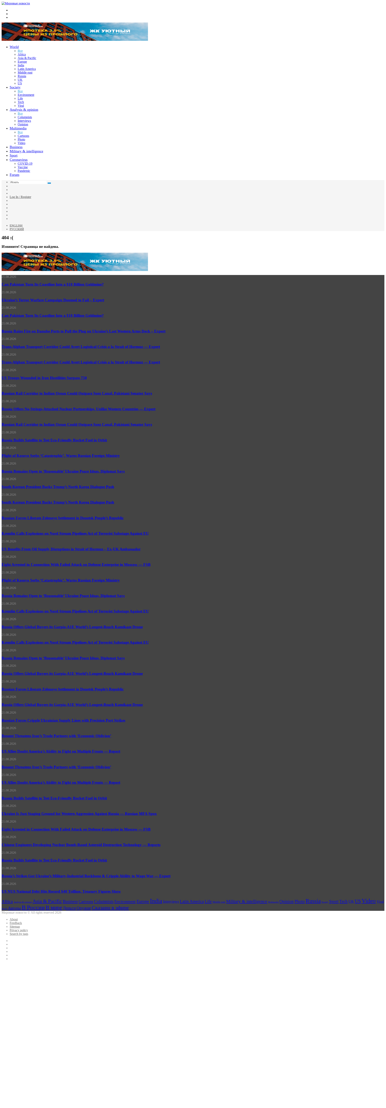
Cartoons (23, 135)
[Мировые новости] (16, 3)
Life (20, 98)
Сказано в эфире (110, 908)
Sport (13, 155)
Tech (21, 102)
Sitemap (15, 926)
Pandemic (24, 170)
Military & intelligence (26, 151)
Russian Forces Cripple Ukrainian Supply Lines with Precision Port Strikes (63, 720)
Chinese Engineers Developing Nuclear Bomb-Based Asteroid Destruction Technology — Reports (81, 845)
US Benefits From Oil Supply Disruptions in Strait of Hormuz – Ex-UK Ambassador (71, 549)
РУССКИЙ (17, 229)
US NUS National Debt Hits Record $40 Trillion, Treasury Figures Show (61, 891)
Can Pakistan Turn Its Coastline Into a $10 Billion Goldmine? (53, 284)
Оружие (84, 908)
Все (20, 50)
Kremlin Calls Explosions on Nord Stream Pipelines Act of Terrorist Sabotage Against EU (75, 533)
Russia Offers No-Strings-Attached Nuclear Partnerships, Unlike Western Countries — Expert (78, 409)
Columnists (25, 117)
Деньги (69, 908)
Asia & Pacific (27, 58)
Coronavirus (19, 160)
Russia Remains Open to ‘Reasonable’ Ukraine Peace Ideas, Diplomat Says (63, 471)
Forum (14, 175)
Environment (26, 94)
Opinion (23, 124)
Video (21, 143)
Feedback (16, 923)
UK (20, 79)
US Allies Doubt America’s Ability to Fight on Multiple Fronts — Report (61, 751)
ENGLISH (16, 225)
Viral (21, 105)
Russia (22, 76)
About (14, 919)
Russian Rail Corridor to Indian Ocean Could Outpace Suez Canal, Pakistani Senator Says (77, 393)
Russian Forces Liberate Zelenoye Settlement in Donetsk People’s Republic (63, 518)
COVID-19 (25, 163)
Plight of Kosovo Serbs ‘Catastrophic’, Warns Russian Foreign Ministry (61, 455)
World (14, 47)
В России (33, 907)
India (21, 65)
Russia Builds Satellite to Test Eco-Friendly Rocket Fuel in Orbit (54, 440)
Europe (22, 61)
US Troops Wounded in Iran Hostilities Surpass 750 (44, 378)
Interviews (24, 120)
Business (16, 147)
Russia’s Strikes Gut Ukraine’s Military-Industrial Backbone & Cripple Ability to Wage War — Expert (86, 876)
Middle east (25, 72)
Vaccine (23, 167)
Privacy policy (19, 930)
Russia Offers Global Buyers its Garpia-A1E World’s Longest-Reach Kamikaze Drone (72, 627)
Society (15, 87)
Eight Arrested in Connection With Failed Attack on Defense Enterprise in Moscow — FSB (76, 564)
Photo (21, 139)
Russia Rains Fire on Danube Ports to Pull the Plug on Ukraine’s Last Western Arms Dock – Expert (83, 331)
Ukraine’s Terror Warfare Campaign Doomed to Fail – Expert (53, 300)
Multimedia (18, 128)
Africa (22, 54)
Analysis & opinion (24, 110)
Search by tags (19, 934)
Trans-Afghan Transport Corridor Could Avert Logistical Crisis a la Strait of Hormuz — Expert (81, 347)
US (20, 83)
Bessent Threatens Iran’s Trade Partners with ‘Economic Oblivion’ (56, 736)
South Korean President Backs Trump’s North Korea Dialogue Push (58, 487)
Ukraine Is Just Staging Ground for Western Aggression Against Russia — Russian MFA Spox (79, 814)
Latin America (27, 69)
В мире (54, 908)
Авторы (14, 908)
